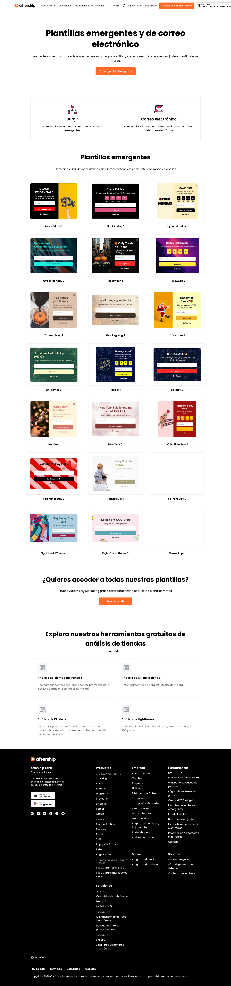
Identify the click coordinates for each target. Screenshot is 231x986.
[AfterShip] (26, 6)
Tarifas (115, 5)
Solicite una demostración (176, 5)
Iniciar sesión (135, 5)
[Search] (124, 5)
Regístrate (151, 5)
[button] (54, 201)
